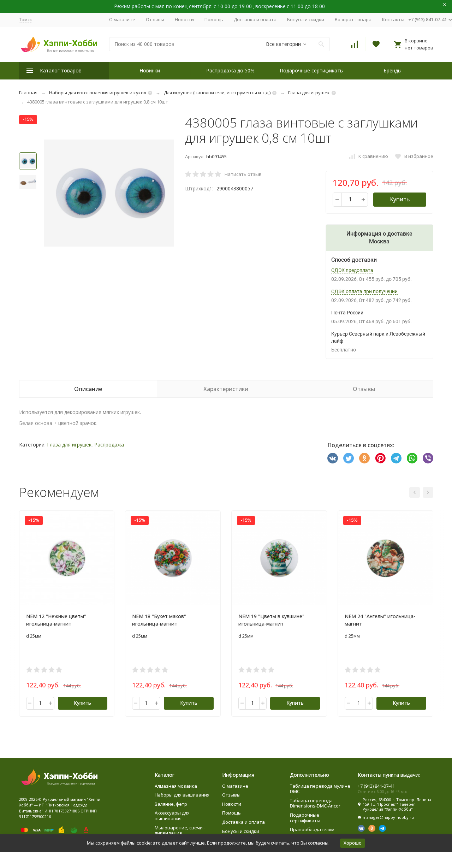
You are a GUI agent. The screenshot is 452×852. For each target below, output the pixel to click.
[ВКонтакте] (332, 458)
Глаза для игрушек (309, 92)
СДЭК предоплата (352, 270)
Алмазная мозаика (176, 786)
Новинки (149, 70)
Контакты (393, 19)
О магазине (122, 19)
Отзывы (155, 19)
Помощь (213, 19)
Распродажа (109, 444)
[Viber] (428, 458)
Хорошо (353, 843)
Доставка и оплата (255, 19)
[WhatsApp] (412, 458)
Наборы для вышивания (182, 795)
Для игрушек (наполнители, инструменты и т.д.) (217, 92)
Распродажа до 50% (230, 70)
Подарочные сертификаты (312, 70)
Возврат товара (353, 19)
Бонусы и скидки (305, 19)
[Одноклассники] (364, 458)
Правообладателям (312, 829)
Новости (184, 19)
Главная (28, 92)
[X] (348, 458)
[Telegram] (396, 458)
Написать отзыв (243, 174)
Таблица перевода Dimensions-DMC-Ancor (315, 803)
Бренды (392, 70)
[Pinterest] (380, 458)
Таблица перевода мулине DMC (320, 789)
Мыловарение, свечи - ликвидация (180, 830)
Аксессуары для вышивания (172, 816)
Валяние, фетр (171, 804)
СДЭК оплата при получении (364, 291)
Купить (400, 199)
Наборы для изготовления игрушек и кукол (97, 92)
